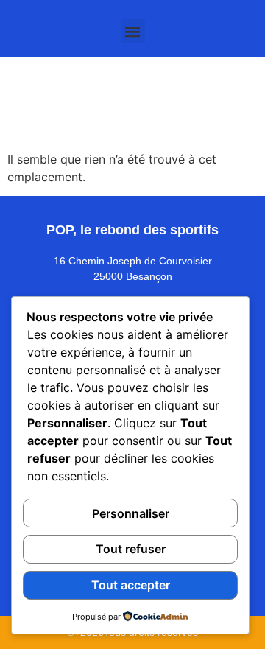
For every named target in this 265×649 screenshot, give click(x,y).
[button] (133, 31)
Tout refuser (131, 548)
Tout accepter (130, 585)
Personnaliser (130, 513)
